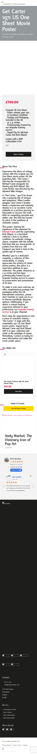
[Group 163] (4, 730)
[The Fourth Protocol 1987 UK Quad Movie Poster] (18, 365)
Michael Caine (9, 231)
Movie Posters (7, 712)
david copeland (16, 477)
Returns (25, 745)
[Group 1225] (9, 750)
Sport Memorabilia (9, 718)
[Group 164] (8, 730)
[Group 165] (12, 730)
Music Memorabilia (9, 715)
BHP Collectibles (15, 459)
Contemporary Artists (9, 709)
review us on (15, 470)
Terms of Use (17, 745)
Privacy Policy (6, 745)
